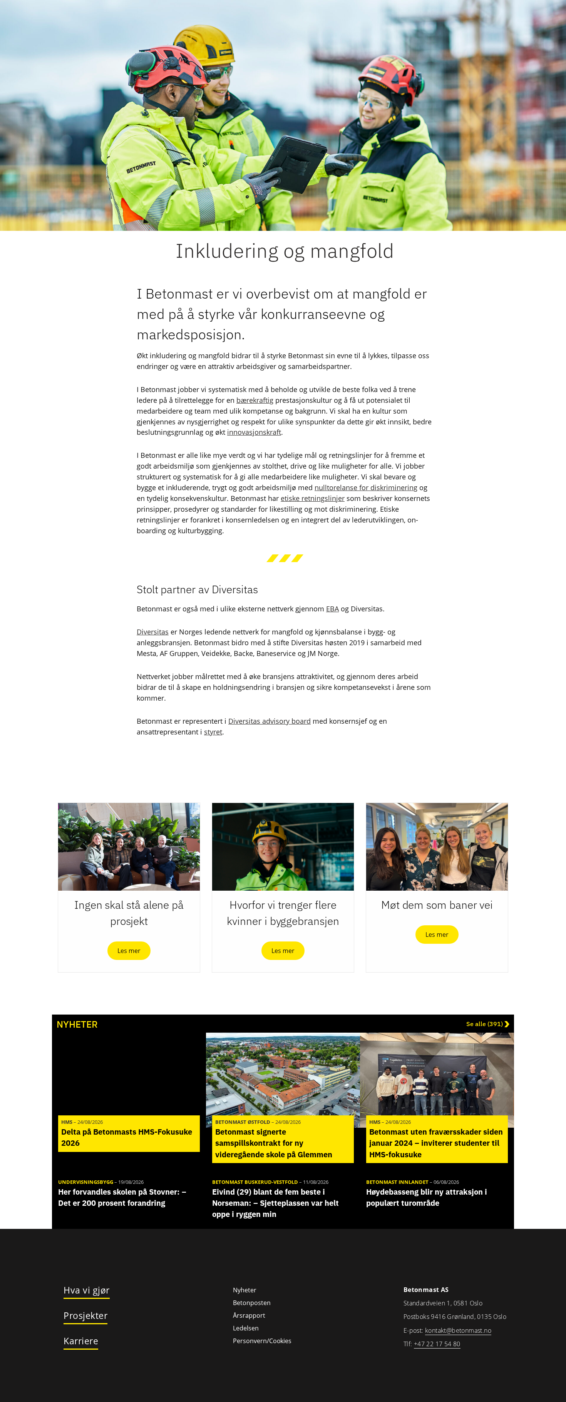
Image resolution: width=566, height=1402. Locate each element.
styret (213, 731)
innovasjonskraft (254, 432)
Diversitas (153, 631)
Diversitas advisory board (269, 721)
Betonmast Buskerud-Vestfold (255, 1181)
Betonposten (252, 1303)
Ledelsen (246, 1328)
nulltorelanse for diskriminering (366, 487)
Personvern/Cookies (262, 1341)
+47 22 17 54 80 (437, 1344)
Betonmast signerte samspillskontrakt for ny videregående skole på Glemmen (273, 1143)
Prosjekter (85, 1316)
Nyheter (244, 1290)
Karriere (81, 1341)
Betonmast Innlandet (397, 1181)
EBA (332, 608)
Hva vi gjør (87, 1290)
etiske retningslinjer (313, 498)
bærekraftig (254, 400)
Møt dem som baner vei (437, 905)
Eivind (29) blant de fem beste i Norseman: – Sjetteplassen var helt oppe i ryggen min (275, 1203)
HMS (66, 1121)
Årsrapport (249, 1315)
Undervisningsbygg (85, 1181)
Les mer (129, 950)
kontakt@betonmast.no (458, 1330)
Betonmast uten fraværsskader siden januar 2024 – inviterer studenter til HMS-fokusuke (436, 1143)
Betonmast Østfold (242, 1121)
